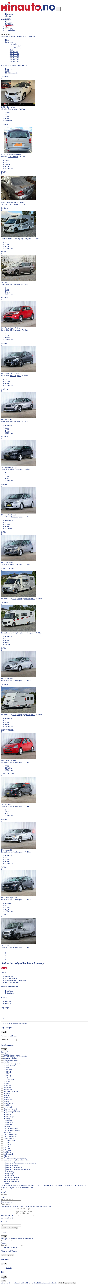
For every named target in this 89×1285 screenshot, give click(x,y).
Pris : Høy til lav (15, 48)
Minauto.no (9, 976)
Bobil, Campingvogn (16, 238)
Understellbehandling (10, 1179)
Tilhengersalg (8, 1174)
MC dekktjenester (9, 1140)
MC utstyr (6, 1148)
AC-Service (7, 1054)
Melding (8, 1215)
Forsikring (7, 1126)
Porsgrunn (27, 238)
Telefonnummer (7, 1202)
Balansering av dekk (10, 1060)
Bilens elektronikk (9, 1066)
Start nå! (4, 968)
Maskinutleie (7, 1152)
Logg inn (8, 22)
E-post (4, 1197)
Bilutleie (6, 1083)
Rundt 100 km (14, 54)
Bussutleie (7, 1093)
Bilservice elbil (8, 1079)
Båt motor (6, 1097)
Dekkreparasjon (8, 1117)
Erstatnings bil (8, 1123)
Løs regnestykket (7, 1218)
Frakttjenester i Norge (10, 1128)
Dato (11, 50)
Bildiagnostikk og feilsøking (13, 1064)
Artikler (8, 18)
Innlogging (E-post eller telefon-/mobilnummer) (17, 1239)
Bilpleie (6, 1074)
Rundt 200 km (14, 56)
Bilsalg (5, 1077)
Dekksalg (6, 1119)
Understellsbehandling (11, 1181)
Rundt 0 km (14, 52)
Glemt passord (6, 1251)
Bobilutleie (7, 1087)
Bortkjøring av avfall (10, 1091)
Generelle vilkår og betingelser (15, 980)
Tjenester (8, 16)
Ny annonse (9, 26)
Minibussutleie (8, 1154)
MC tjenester (7, 1144)
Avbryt (4, 1228)
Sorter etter (13, 44)
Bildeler (6, 1062)
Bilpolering (7, 1076)
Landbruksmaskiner (10, 1134)
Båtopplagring (8, 1103)
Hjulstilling (7, 1132)
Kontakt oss (9, 991)
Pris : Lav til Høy (15, 46)
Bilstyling (6, 1081)
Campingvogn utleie (10, 1109)
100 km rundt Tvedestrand (26, 36)
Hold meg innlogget (10, 1247)
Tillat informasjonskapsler (67, 1283)
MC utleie (6, 1146)
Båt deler (6, 1095)
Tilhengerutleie (8, 1175)
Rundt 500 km (14, 61)
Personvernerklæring (12, 982)
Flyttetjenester (8, 1125)
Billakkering (7, 1070)
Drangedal (15, 204)
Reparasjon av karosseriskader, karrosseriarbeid (19, 1164)
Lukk (3, 1281)
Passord (3, 1243)
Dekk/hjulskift (8, 1113)
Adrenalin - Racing (9, 1058)
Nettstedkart (9, 993)
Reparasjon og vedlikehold (12, 1168)
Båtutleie (6, 1105)
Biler (10, 109)
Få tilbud (8, 20)
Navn (3, 1192)
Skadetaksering (8, 1172)
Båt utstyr (6, 1101)
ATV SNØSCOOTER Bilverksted (15, 1056)
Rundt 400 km (14, 60)
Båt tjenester (7, 1099)
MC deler (6, 1142)
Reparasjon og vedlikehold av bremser (16, 1170)
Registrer (8, 24)
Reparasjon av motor (10, 1166)
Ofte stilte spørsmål (11, 978)
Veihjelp (6, 1183)
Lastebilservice (8, 1138)
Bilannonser (9, 14)
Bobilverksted (8, 1089)
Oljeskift (6, 1156)
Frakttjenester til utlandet (11, 1130)
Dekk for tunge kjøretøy (11, 1111)
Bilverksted (7, 1085)
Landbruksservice (9, 1136)
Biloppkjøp (7, 1072)
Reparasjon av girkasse (11, 1162)
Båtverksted (7, 1107)
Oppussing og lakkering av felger (14, 1158)
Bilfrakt (6, 1068)
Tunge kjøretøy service (11, 1177)
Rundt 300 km (14, 58)
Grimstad (15, 157)
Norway (9, 1268)
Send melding (12, 1228)
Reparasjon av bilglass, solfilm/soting (16, 1160)
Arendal (15, 109)
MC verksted (7, 1150)
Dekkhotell (7, 1115)
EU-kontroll (7, 1121)
